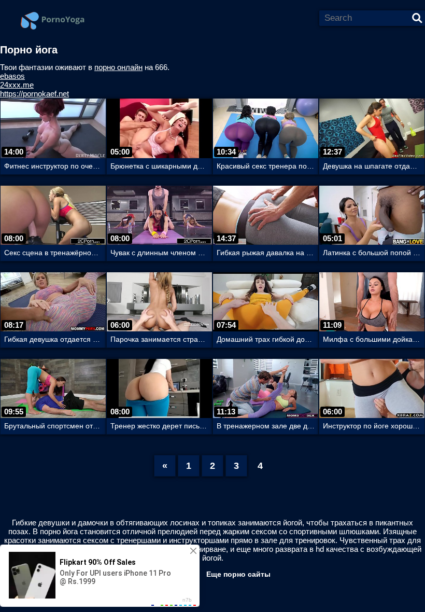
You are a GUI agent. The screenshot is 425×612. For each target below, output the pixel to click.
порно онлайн (118, 67)
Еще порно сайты (238, 574)
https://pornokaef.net (34, 93)
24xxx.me (17, 84)
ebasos (12, 76)
